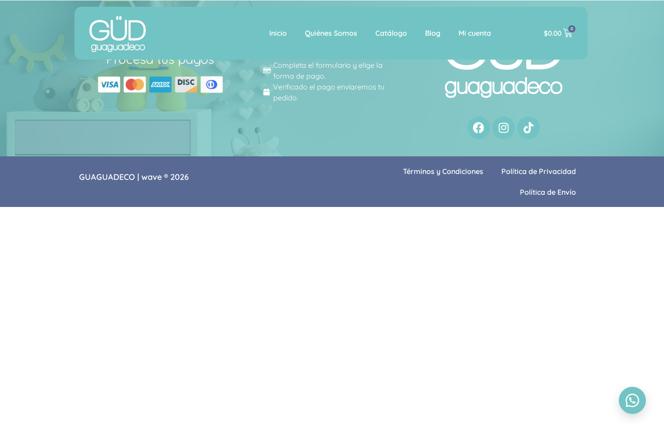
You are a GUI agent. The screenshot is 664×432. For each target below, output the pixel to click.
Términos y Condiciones (443, 171)
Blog (432, 33)
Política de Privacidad (538, 171)
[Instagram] (503, 128)
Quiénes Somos (331, 33)
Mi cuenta (474, 33)
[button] (632, 400)
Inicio (278, 33)
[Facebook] (479, 128)
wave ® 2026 (165, 177)
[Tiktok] (528, 128)
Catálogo (391, 33)
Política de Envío (548, 192)
